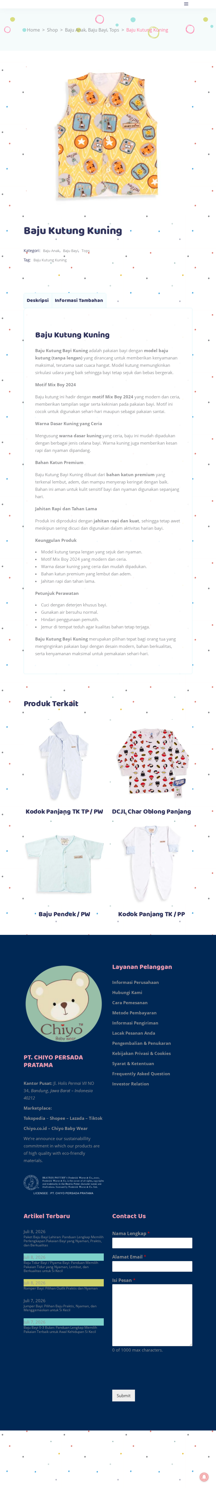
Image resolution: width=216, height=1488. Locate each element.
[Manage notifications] (204, 1477)
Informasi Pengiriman (135, 1023)
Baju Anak (75, 30)
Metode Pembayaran (134, 1012)
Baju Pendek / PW (64, 914)
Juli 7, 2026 (35, 1300)
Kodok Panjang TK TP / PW (64, 812)
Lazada (77, 1118)
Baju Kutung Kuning (50, 259)
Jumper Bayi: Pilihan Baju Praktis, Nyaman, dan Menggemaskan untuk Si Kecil (60, 1308)
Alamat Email (129, 1257)
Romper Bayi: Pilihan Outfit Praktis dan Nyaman (61, 1288)
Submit (123, 1395)
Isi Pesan (124, 1280)
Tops (114, 30)
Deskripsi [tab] (38, 300)
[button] (108, 1443)
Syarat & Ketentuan (133, 1063)
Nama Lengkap (131, 1234)
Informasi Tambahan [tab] (79, 300)
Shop (52, 30)
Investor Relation (130, 1084)
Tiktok (95, 1118)
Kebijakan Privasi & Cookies (141, 1053)
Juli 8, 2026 (35, 1231)
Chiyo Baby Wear (69, 1128)
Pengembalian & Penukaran (141, 1043)
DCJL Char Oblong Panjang (151, 812)
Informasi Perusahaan (135, 982)
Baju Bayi (97, 30)
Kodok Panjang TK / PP (151, 914)
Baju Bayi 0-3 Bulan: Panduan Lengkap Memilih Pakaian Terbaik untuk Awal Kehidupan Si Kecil (60, 1329)
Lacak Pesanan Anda (133, 1033)
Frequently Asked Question (141, 1073)
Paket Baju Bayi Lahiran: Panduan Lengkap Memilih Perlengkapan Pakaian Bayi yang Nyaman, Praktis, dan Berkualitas (64, 1241)
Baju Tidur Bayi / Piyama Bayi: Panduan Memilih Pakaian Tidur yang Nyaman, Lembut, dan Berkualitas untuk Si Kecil (61, 1266)
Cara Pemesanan (130, 1002)
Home (33, 30)
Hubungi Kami (127, 992)
